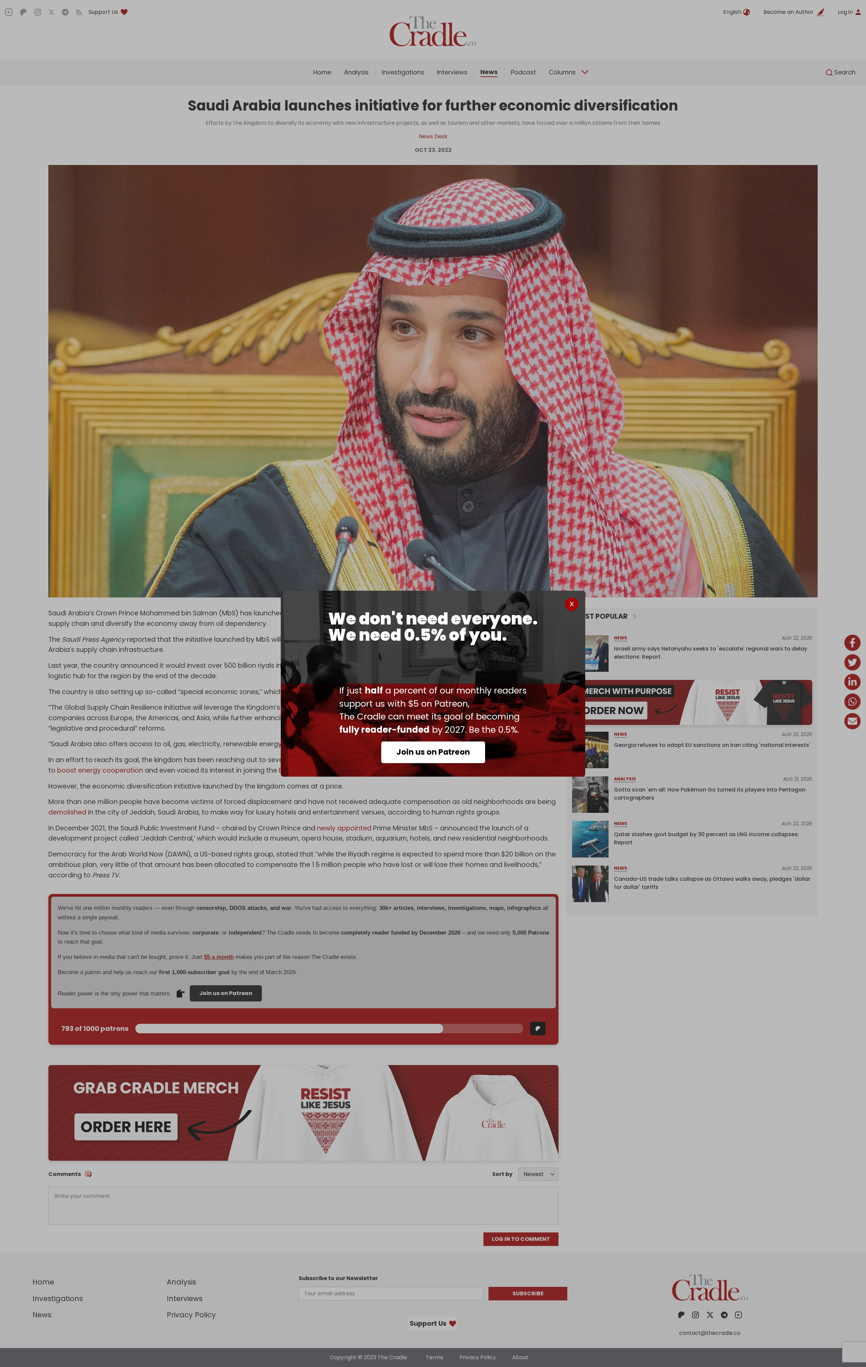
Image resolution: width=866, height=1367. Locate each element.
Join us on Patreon (433, 752)
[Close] (571, 604)
